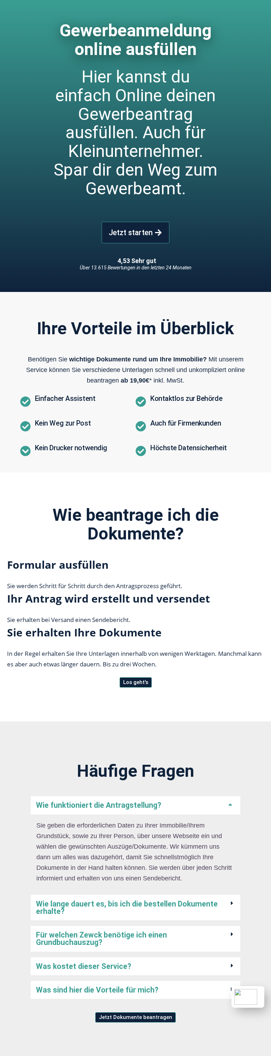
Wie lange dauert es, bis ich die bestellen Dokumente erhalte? (127, 907)
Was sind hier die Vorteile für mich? (97, 989)
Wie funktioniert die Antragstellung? (98, 805)
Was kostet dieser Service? (83, 966)
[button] (135, 805)
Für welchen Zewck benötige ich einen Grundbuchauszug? (101, 938)
